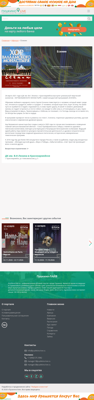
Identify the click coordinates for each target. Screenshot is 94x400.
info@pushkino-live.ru (36, 350)
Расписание (52, 321)
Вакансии (51, 318)
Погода (50, 327)
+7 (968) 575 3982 (34, 357)
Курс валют (52, 324)
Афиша (50, 312)
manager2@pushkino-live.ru (39, 364)
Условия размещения (11, 312)
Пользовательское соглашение (15, 315)
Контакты (6, 318)
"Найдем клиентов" (39, 387)
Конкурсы (51, 333)
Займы (50, 336)
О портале (6, 309)
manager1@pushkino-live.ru (39, 361)
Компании (51, 315)
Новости (50, 309)
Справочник (52, 330)
